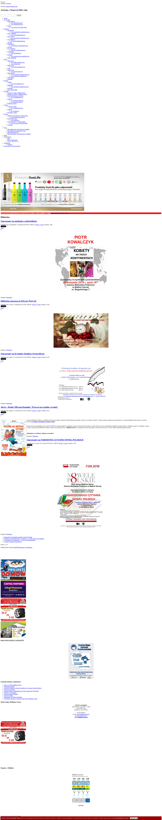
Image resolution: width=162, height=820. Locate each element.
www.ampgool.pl (15, 64)
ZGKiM (9, 109)
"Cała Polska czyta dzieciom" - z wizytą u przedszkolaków (19, 540)
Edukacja (6, 29)
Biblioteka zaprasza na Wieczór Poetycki (18, 301)
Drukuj (37, 224)
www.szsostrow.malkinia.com (19, 76)
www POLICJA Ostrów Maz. (19, 27)
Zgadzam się (134, 818)
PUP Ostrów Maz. (12, 118)
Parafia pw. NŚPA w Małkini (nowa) (17, 94)
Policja (9, 26)
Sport (5, 59)
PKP (8, 138)
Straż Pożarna (11, 21)
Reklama (9, 144)
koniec (30, 547)
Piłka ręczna (10, 65)
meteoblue (81, 805)
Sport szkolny (11, 73)
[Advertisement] (81, 160)
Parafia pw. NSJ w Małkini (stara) (16, 93)
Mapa (5, 135)
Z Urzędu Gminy (12, 106)
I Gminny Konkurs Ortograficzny (13, 541)
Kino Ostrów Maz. (12, 90)
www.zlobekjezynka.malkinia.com (20, 56)
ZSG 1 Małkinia (11, 33)
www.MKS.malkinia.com (18, 62)
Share (2, 228)
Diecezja (9, 99)
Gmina (6, 105)
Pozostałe (9, 55)
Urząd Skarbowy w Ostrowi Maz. (16, 121)
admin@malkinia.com (11, 6)
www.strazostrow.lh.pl (17, 24)
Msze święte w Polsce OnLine (12, 146)
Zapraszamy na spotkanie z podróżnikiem (19, 221)
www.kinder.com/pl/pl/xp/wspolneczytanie (43, 421)
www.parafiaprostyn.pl (17, 97)
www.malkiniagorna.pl (17, 108)
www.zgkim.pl (15, 111)
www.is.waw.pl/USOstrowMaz (19, 123)
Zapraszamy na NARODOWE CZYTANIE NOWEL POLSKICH (55, 440)
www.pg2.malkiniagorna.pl (18, 50)
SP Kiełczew (10, 44)
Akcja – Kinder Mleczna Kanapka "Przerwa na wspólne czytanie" (29, 407)
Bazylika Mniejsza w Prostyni (15, 96)
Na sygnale (7, 20)
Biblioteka (10, 85)
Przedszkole (10, 30)
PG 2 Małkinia (11, 48)
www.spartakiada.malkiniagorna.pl (20, 74)
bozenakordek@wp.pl (81, 715)
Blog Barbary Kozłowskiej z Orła (16, 131)
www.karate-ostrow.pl (17, 71)
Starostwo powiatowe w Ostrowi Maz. (17, 115)
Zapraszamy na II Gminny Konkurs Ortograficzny (23, 354)
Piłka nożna (10, 61)
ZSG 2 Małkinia (11, 58)
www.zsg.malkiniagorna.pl (18, 35)
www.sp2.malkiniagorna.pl (18, 41)
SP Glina (9, 42)
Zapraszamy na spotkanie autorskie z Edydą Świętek (18, 537)
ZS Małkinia (10, 51)
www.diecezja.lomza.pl (17, 100)
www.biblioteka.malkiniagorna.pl (20, 86)
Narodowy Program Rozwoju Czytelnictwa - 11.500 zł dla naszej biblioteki (24, 538)
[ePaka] (13, 620)
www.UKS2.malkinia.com (18, 67)
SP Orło (9, 47)
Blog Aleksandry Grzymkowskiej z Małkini (19, 134)
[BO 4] (13, 637)
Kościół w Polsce (12, 103)
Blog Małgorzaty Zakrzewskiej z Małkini (18, 129)
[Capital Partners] (13, 597)
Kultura (6, 80)
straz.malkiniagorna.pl (17, 23)
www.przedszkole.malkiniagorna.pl (20, 32)
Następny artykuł (24, 547)
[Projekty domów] (13, 580)
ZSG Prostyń (10, 36)
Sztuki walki (10, 70)
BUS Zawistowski (12, 140)
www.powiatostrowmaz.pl (18, 117)
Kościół (6, 91)
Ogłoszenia (7, 143)
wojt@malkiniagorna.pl (83, 714)
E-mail (42, 224)
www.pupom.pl (15, 120)
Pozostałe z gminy (12, 112)
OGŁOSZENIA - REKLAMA (35, 213)
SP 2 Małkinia (11, 39)
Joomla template (5, 816)
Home (5, 18)
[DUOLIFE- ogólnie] (42, 210)
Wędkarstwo (10, 77)
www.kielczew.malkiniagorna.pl (19, 45)
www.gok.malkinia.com (17, 83)
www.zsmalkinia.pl (16, 53)
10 (19, 547)
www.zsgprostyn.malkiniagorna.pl (20, 38)
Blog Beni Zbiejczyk (13, 132)
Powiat (6, 114)
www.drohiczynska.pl (17, 102)
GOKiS (9, 82)
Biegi (8, 68)
